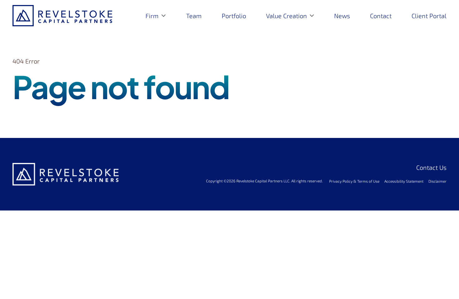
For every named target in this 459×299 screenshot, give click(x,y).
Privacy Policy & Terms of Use (354, 181)
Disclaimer (437, 181)
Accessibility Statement (403, 181)
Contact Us (431, 167)
